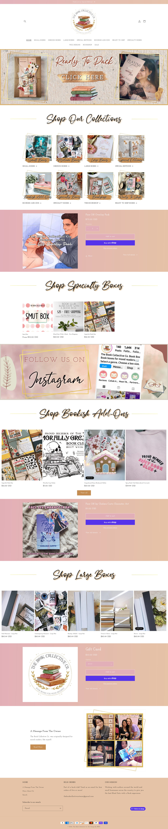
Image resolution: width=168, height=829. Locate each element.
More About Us (28, 791)
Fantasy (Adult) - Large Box (76, 633)
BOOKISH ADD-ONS (31, 203)
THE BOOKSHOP (91, 203)
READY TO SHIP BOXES (125, 203)
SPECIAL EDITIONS (123, 166)
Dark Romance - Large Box (9, 633)
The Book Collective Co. (80, 826)
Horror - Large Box (139, 633)
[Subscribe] (60, 808)
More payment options (110, 248)
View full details (129, 255)
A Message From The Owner (33, 787)
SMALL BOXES (29, 166)
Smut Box (25, 334)
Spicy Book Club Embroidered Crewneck (138, 483)
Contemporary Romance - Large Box (45, 633)
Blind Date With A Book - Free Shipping (65, 334)
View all (84, 493)
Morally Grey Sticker (49, 483)
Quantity (89, 224)
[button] (25, 21)
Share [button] (90, 256)
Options (88, 659)
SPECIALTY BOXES (61, 203)
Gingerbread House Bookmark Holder (95, 483)
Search (25, 795)
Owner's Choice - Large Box (109, 633)
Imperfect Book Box (90, 334)
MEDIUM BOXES (60, 166)
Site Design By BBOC (94, 826)
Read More (38, 747)
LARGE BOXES (90, 166)
